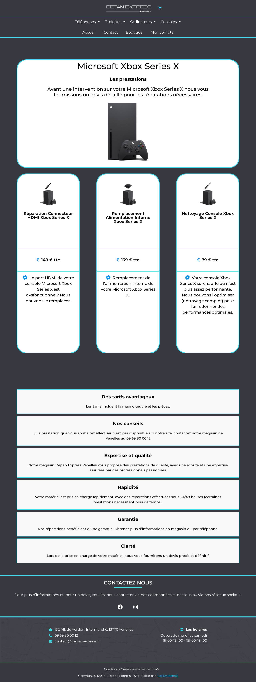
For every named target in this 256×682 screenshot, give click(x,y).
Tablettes (113, 22)
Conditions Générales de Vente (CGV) (131, 669)
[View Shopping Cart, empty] (159, 8)
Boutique (134, 32)
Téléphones (86, 22)
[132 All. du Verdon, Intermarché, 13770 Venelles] (91, 629)
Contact (111, 32)
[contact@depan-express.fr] (74, 641)
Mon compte (162, 32)
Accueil (89, 32)
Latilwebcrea (167, 676)
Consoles (169, 22)
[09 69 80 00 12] (63, 635)
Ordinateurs (141, 22)
